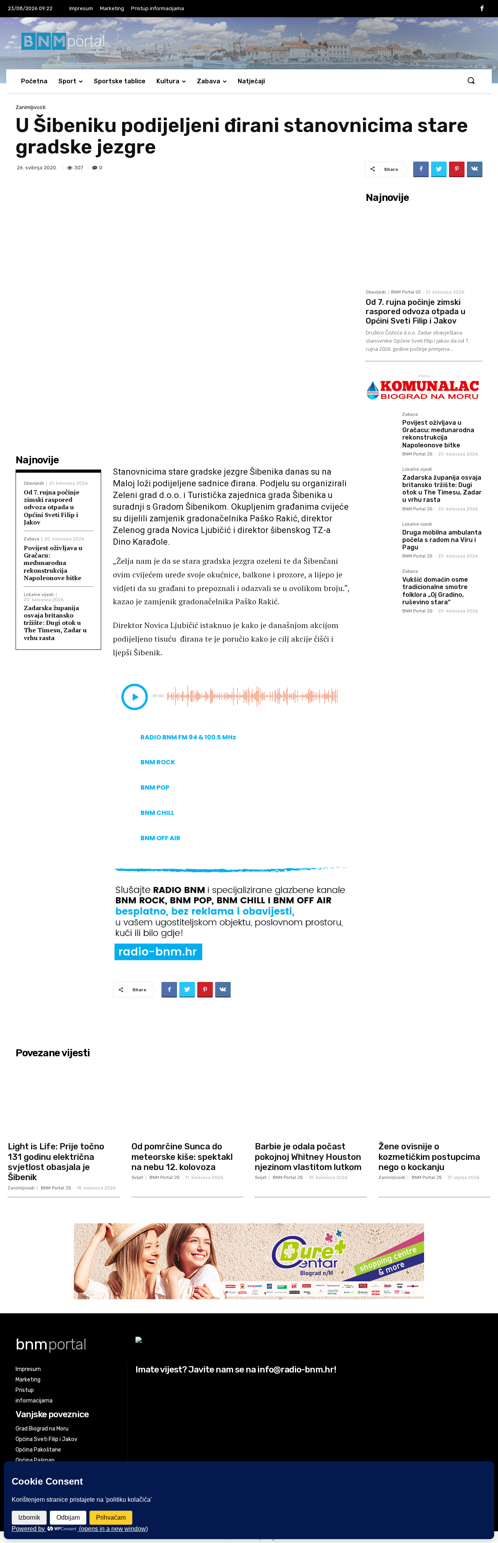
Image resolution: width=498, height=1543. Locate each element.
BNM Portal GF (406, 292)
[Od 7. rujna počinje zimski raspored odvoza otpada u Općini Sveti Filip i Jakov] (424, 245)
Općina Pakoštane (38, 1449)
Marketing (112, 8)
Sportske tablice (120, 81)
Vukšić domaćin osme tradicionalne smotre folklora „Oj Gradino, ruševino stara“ (435, 591)
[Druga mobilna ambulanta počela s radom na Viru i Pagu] (381, 537)
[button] (470, 81)
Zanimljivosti (31, 107)
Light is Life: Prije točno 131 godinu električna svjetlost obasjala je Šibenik (56, 1161)
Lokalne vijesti (39, 595)
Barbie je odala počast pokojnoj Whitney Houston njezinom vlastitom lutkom (308, 1156)
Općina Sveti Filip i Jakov (46, 1439)
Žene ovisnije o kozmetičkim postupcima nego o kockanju (429, 1156)
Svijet (137, 1177)
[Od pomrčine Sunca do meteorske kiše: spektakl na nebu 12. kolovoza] (188, 1100)
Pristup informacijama (157, 8)
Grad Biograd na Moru (42, 1428)
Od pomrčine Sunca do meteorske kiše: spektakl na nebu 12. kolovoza (182, 1156)
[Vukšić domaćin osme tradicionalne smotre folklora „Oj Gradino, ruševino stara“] (381, 584)
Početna (34, 81)
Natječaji (251, 81)
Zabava (208, 81)
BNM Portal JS (417, 454)
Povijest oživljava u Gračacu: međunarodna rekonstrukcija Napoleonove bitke (53, 563)
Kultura (167, 81)
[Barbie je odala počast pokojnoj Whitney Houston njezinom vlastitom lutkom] (311, 1100)
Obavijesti (34, 483)
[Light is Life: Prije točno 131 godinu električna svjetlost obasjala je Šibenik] (64, 1100)
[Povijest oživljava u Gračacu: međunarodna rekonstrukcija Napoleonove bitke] (381, 427)
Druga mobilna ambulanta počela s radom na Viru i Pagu (442, 540)
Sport (67, 81)
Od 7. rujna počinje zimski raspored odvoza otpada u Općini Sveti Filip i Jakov (51, 507)
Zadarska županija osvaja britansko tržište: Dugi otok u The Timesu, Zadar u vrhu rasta (55, 622)
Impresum (81, 8)
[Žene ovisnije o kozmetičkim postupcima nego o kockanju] (435, 1100)
